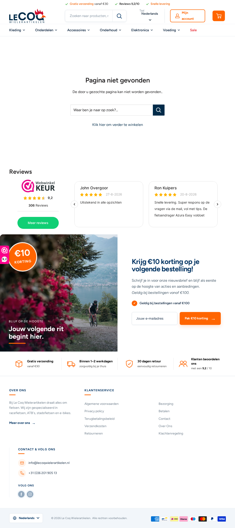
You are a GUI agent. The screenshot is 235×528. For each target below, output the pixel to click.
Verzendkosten (95, 426)
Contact (164, 419)
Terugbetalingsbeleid (99, 419)
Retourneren (93, 433)
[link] (127, 4)
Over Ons (165, 426)
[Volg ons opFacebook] (21, 494)
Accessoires (76, 30)
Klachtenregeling (171, 433)
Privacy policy (94, 411)
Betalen (164, 411)
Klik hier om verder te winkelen (117, 124)
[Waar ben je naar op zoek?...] (159, 110)
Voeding (169, 30)
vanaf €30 (89, 4)
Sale (193, 30)
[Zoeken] (119, 16)
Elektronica (140, 30)
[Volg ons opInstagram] (30, 494)
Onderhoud (108, 30)
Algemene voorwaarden (101, 404)
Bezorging (166, 404)
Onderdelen (44, 30)
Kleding (15, 30)
